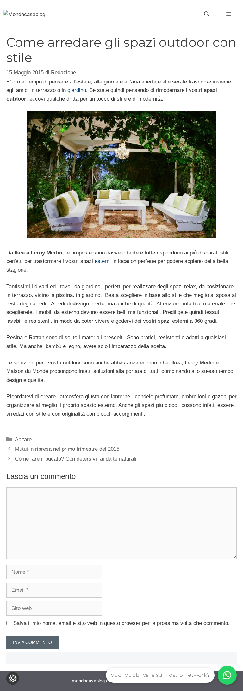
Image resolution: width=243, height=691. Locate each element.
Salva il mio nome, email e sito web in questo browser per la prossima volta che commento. (121, 623)
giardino (76, 90)
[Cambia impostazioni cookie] (12, 678)
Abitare (23, 440)
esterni (103, 261)
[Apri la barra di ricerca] (207, 14)
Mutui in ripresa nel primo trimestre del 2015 (67, 449)
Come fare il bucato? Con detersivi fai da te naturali (75, 459)
